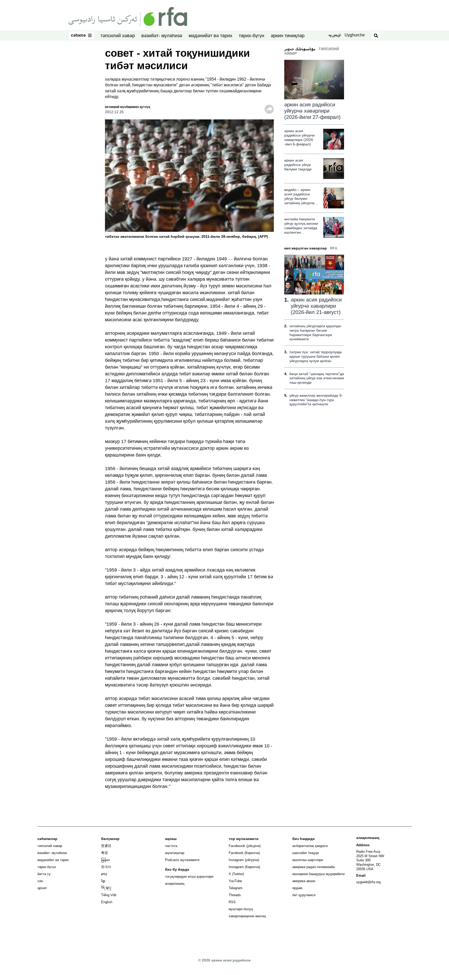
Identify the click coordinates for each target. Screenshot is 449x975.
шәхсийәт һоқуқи (305, 853)
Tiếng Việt (108, 895)
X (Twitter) (236, 874)
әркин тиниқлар (288, 35)
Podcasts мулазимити (182, 860)
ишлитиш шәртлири (307, 860)
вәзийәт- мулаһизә (161, 35)
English (106, 902)
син (40, 881)
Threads (235, 895)
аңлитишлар (174, 853)
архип (42, 888)
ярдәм (297, 888)
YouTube (235, 881)
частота (171, 846)
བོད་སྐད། (106, 888)
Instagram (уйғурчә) (244, 860)
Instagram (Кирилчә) (244, 867)
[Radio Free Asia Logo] (128, 16)
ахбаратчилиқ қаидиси (310, 846)
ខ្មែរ (103, 881)
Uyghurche (355, 35)
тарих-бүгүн (251, 35)
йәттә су (44, 874)
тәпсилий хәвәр (118, 35)
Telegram (235, 888)
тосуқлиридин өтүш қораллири (189, 876)
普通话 (106, 846)
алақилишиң (174, 884)
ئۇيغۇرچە (334, 35)
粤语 (104, 853)
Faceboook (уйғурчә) (245, 846)
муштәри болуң (241, 909)
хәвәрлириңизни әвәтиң (247, 916)
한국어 (106, 867)
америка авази (303, 881)
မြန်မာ (105, 860)
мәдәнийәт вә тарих (210, 35)
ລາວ (104, 874)
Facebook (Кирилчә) (244, 853)
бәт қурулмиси (303, 895)
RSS (232, 902)
